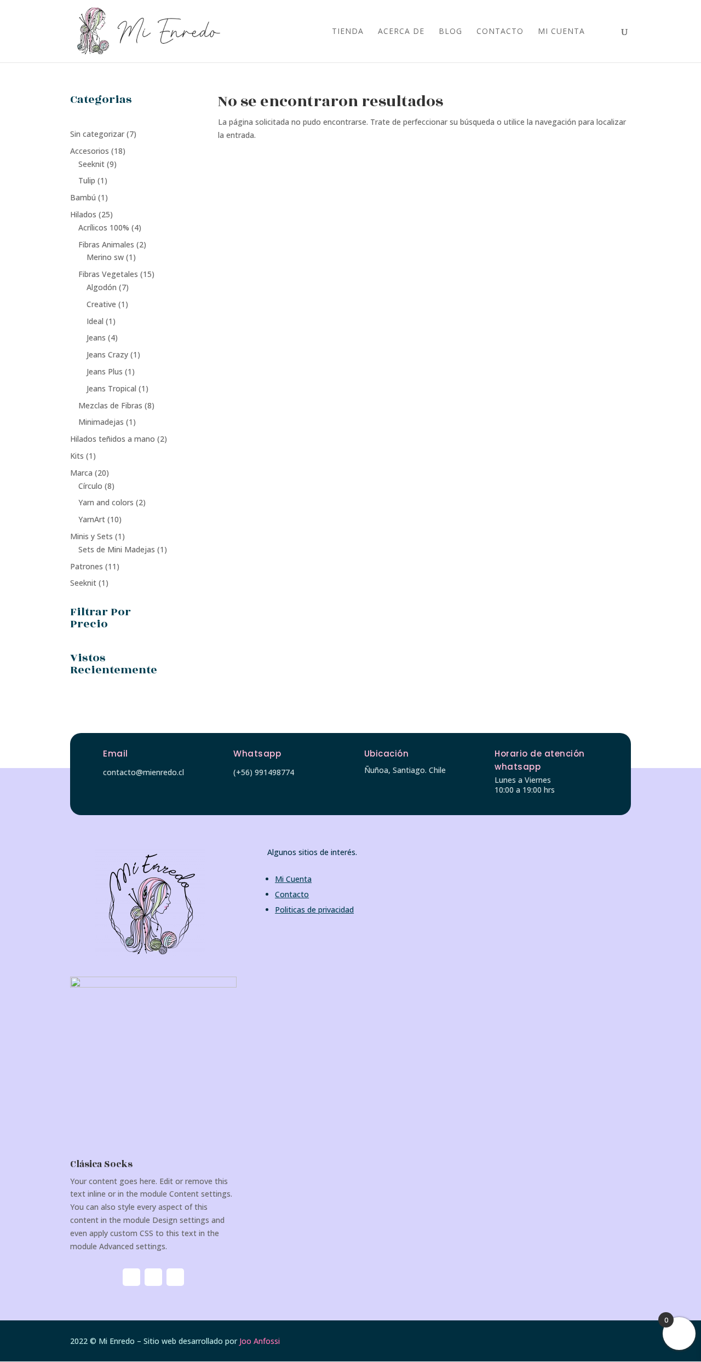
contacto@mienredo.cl (143, 772)
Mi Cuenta (293, 879)
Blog (450, 31)
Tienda (348, 31)
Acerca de (401, 31)
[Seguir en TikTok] (175, 1277)
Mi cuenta (561, 31)
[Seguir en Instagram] (131, 1277)
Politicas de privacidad (314, 909)
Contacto (500, 31)
